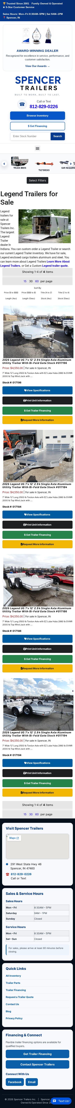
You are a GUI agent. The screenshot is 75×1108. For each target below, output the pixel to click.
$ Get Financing (37, 126)
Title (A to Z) (46, 292)
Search (57, 136)
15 (25, 281)
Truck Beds (19, 167)
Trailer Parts (13, 982)
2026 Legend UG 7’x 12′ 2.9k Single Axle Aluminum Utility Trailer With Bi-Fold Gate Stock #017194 (36, 734)
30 (31, 814)
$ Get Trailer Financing (37, 410)
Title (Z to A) (63, 292)
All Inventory (13, 975)
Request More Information (38, 419)
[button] (37, 148)
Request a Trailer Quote (19, 996)
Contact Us (12, 1004)
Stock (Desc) (64, 298)
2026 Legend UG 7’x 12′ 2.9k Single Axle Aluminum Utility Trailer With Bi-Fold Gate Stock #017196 (36, 361)
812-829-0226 (44, 106)
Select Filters (37, 180)
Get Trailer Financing (37, 1054)
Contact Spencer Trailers (37, 1064)
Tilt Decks (44, 170)
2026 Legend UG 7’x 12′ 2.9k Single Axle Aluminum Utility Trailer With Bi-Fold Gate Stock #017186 (36, 610)
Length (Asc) (11, 298)
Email (31, 1082)
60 (37, 281)
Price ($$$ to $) (29, 292)
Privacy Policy (14, 1018)
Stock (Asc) (46, 298)
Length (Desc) (28, 298)
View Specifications (39, 390)
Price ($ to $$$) (11, 292)
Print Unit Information (39, 400)
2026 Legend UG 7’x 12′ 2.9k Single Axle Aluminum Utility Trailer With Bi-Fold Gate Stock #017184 (36, 485)
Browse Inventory (37, 115)
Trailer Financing (16, 990)
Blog (8, 1011)
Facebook (14, 1082)
